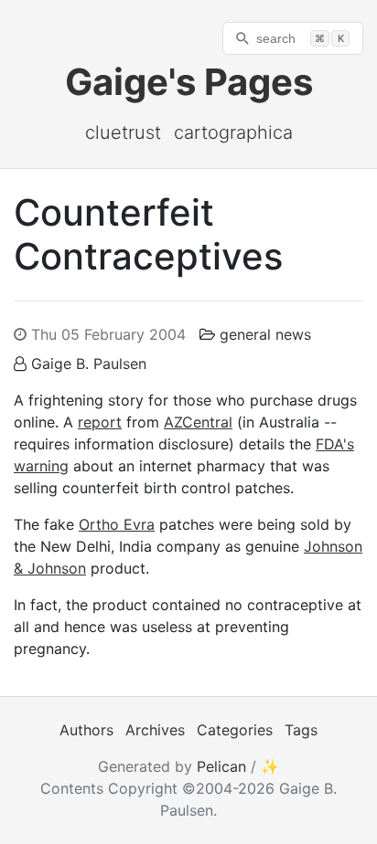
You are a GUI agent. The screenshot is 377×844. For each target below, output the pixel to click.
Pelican (221, 766)
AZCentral (198, 422)
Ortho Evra (117, 524)
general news (265, 334)
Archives (155, 730)
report (100, 422)
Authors (86, 730)
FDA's (335, 444)
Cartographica (233, 132)
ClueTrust (123, 132)
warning (41, 466)
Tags (301, 730)
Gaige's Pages (189, 81)
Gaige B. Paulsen (88, 363)
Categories (235, 730)
